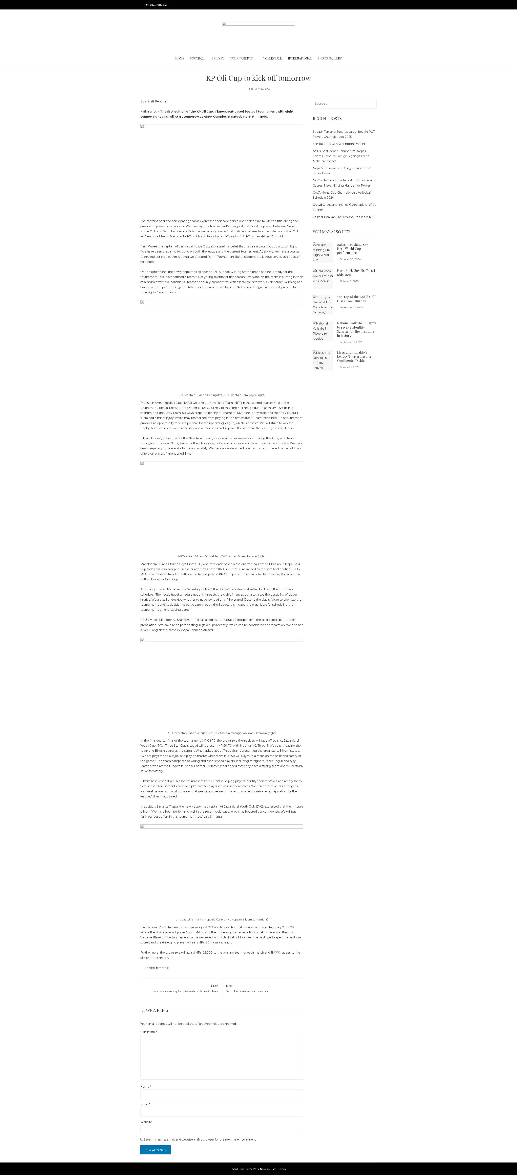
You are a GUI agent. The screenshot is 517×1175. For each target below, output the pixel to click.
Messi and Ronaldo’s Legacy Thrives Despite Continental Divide (354, 356)
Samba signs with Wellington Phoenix (339, 144)
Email (145, 1104)
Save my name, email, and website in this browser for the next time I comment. (200, 1139)
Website (146, 1122)
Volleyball (272, 58)
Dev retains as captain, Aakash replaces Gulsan (185, 988)
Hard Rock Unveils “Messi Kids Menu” (356, 272)
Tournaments (241, 58)
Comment (148, 1032)
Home (179, 58)
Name (145, 1086)
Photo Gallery (330, 58)
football (164, 968)
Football (197, 58)
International (300, 58)
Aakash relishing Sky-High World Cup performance (353, 248)
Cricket (217, 58)
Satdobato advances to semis (247, 988)
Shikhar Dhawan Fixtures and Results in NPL (344, 217)
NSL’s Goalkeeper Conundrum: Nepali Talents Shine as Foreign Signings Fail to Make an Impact (341, 156)
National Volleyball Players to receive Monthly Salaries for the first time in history (356, 329)
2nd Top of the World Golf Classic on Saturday (356, 299)
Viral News (260, 1168)
